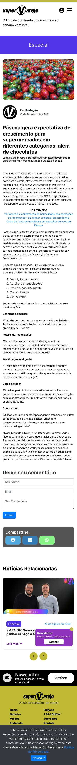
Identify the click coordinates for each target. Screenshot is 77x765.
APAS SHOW (52, 714)
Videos (14, 718)
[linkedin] (30, 540)
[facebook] (13, 540)
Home (14, 710)
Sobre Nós (50, 718)
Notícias (15, 714)
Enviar (9, 515)
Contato (49, 723)
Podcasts (16, 723)
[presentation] (34, 656)
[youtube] (47, 540)
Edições (49, 710)
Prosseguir (38, 757)
